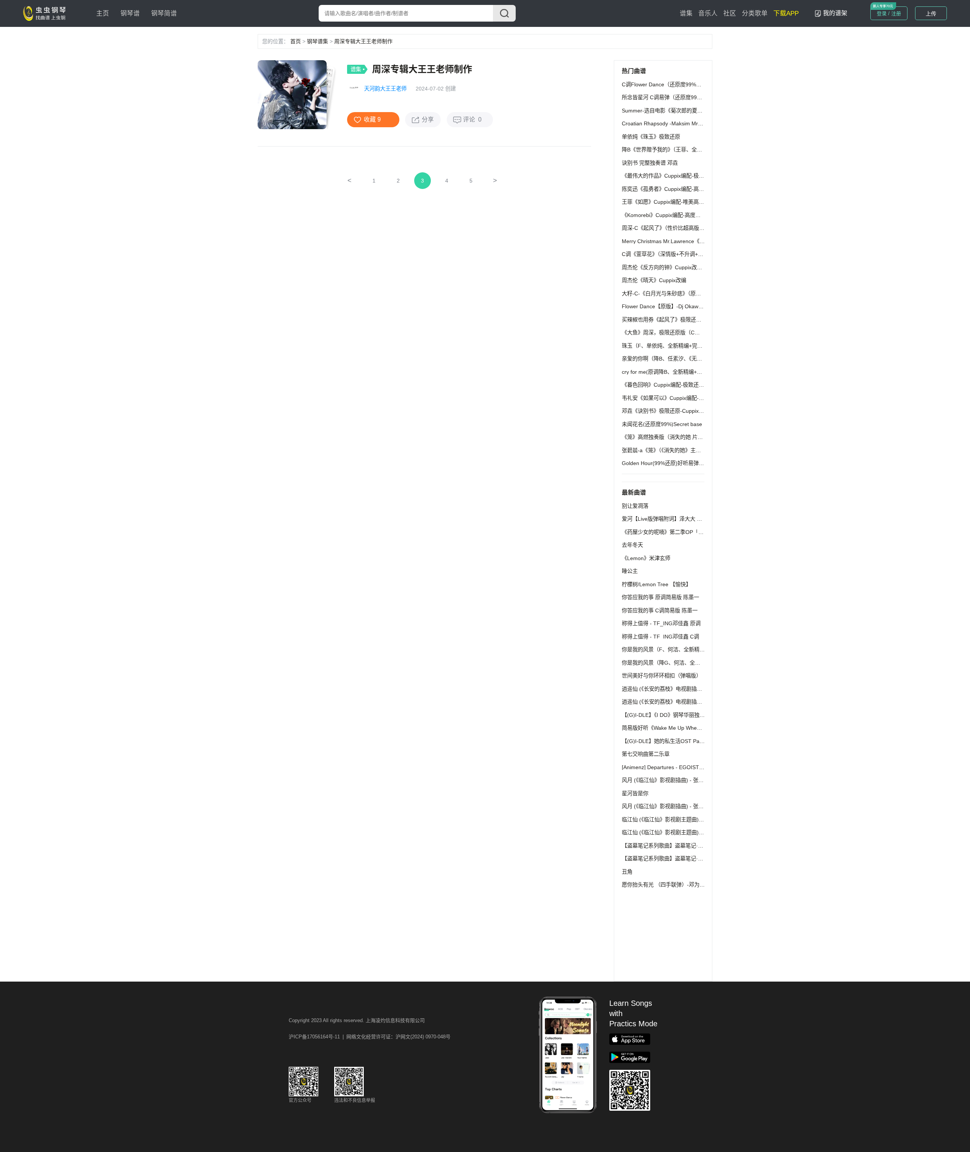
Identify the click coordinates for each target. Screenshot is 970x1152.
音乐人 (708, 13)
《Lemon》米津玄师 (646, 558)
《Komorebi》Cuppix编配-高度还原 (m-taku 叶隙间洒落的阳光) (697, 215)
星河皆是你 (635, 793)
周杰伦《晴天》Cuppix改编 (654, 280)
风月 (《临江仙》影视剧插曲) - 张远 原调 (669, 780)
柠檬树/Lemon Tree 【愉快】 (656, 584)
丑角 (627, 872)
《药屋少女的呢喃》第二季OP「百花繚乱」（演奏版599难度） (695, 532)
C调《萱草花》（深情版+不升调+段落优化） (673, 254)
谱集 (686, 13)
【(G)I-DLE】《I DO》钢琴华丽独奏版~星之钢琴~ (679, 715)
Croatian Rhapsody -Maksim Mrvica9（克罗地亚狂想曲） (690, 123)
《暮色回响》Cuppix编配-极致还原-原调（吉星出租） (685, 385)
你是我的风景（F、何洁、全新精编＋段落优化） (679, 649)
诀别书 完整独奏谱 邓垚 (650, 163)
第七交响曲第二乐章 (646, 754)
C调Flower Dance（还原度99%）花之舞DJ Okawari (683, 84)
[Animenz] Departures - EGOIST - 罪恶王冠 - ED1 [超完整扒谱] (696, 767)
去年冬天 (632, 545)
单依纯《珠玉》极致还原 (651, 137)
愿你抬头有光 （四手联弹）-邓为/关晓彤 (669, 885)
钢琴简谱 (164, 13)
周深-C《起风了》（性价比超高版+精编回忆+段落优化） (687, 228)
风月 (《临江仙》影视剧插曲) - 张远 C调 (668, 806)
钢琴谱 (130, 13)
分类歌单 (755, 13)
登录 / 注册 (889, 13)
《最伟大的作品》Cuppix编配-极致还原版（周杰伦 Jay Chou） (696, 176)
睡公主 (630, 571)
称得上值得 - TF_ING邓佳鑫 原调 (661, 623)
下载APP (786, 13)
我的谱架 (835, 13)
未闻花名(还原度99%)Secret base (662, 424)
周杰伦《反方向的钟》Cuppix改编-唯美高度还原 (679, 267)
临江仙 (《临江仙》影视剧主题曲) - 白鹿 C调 (673, 832)
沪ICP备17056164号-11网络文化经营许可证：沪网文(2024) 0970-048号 (370, 1037)
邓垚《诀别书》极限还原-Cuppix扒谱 (665, 411)
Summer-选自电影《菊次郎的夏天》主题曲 (673, 111)
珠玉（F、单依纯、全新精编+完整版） (667, 346)
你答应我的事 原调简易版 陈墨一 (660, 597)
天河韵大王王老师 (385, 89)
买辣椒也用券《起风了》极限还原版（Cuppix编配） (683, 320)
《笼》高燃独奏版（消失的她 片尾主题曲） (673, 437)
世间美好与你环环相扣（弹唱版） (661, 676)
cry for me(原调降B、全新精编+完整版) (668, 372)
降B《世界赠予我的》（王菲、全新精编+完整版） (679, 150)
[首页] (46, 13)
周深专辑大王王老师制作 (363, 41)
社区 (729, 13)
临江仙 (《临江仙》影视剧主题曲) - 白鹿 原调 (674, 819)
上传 (931, 14)
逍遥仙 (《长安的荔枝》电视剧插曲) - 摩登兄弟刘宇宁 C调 (689, 702)
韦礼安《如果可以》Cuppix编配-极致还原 (671, 398)
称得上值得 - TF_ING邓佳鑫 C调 (660, 637)
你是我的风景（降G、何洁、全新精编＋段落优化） (682, 663)
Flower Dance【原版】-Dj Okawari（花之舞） (676, 306)
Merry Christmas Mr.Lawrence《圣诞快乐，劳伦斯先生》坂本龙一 (700, 241)
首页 (295, 41)
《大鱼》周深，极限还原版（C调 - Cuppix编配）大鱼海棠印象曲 (698, 332)
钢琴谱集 (317, 41)
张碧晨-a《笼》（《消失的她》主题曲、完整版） (677, 450)
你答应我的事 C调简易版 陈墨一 (660, 610)
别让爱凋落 (635, 506)
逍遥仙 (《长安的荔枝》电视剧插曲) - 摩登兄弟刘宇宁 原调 (690, 689)
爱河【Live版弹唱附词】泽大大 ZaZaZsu (670, 519)
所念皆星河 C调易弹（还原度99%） (664, 97)
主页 (102, 13)
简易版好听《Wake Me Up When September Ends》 (684, 728)
